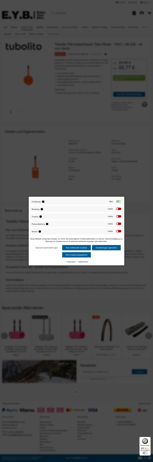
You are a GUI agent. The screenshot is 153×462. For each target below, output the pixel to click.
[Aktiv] (118, 201)
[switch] (145, 453)
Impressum (71, 261)
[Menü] (149, 438)
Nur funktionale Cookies (76, 247)
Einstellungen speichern (106, 247)
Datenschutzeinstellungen (46, 247)
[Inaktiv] (118, 209)
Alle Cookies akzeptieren (76, 254)
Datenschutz (83, 261)
